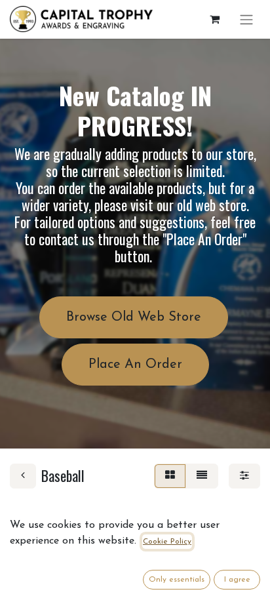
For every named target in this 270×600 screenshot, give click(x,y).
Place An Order (135, 364)
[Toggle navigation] (246, 19)
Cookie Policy (167, 542)
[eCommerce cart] (214, 19)
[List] (201, 476)
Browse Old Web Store (133, 317)
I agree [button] (237, 580)
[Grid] (170, 476)
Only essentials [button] (176, 580)
